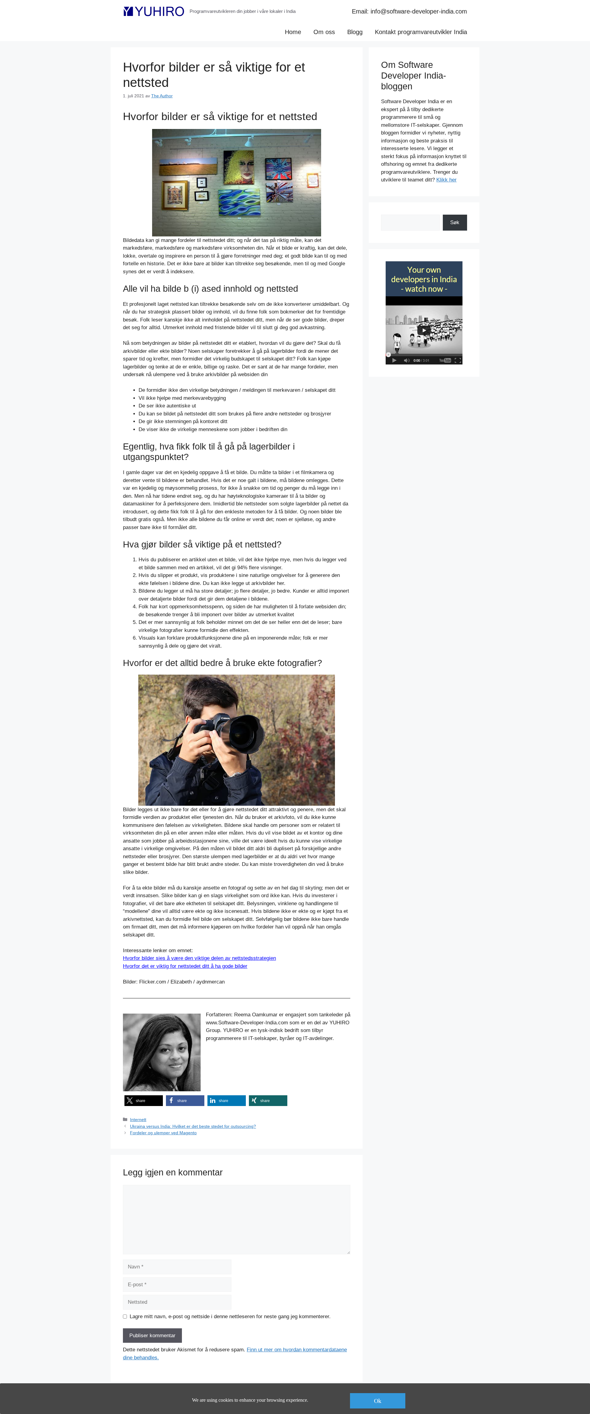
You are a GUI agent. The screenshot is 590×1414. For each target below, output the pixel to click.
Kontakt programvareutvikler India (421, 32)
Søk (454, 222)
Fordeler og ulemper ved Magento (163, 1132)
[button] (143, 1100)
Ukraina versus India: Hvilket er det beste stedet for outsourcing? (193, 1126)
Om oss (324, 32)
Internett (138, 1119)
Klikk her (446, 180)
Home (293, 32)
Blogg (355, 32)
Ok (377, 1400)
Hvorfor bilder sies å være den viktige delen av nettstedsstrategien (199, 958)
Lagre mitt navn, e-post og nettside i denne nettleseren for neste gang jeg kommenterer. (230, 1316)
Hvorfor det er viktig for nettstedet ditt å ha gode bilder (185, 966)
